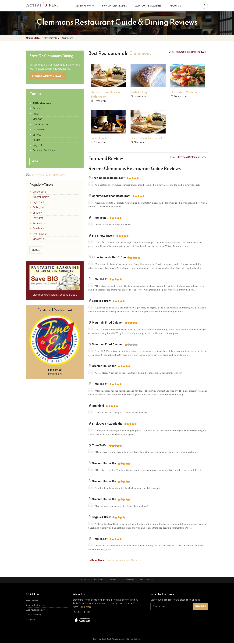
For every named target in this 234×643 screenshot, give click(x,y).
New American (41, 124)
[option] (108, 85)
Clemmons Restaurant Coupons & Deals (55, 294)
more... (36, 250)
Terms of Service (146, 580)
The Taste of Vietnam (183, 92)
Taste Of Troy (139, 92)
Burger (36, 139)
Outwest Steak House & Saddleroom (105, 94)
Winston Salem (41, 196)
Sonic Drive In (99, 138)
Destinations (83, 5)
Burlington (38, 207)
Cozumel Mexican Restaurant (111, 196)
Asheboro (38, 228)
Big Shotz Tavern (102, 235)
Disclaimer (113, 580)
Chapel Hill (38, 212)
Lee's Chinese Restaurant (146, 138)
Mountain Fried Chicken (107, 322)
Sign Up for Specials (114, 5)
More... (36, 161)
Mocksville (38, 238)
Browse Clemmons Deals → (48, 76)
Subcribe (200, 606)
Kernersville (39, 223)
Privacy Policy (128, 580)
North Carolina (51, 38)
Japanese (38, 129)
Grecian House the (103, 366)
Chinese (37, 134)
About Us (175, 5)
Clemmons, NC (55, 371)
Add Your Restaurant (148, 5)
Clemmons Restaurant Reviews (123, 560)
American (38, 108)
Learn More (86, 607)
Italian (36, 113)
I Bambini (97, 405)
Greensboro (39, 191)
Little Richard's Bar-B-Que (108, 257)
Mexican (37, 118)
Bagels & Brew (101, 300)
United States (33, 38)
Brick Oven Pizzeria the (106, 423)
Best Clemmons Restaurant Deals (188, 157)
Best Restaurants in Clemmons (187, 52)
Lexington (38, 217)
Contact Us (98, 580)
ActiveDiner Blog (34, 614)
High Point (38, 202)
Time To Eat (99, 217)
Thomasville (39, 233)
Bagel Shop (39, 145)
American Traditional (44, 150)
